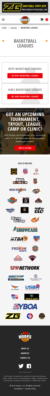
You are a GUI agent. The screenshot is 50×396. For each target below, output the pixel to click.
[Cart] (40, 19)
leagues (13, 27)
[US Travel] (14, 299)
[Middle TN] (25, 231)
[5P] (14, 174)
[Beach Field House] (35, 183)
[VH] (31, 299)
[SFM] (25, 270)
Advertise (25, 353)
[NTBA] (19, 241)
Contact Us (25, 358)
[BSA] (26, 202)
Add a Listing (25, 148)
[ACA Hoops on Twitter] (21, 364)
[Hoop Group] (18, 222)
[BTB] (36, 193)
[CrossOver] (10, 212)
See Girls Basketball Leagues (25, 96)
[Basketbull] (36, 174)
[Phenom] (19, 251)
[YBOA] (25, 309)
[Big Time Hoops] (12, 202)
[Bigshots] (17, 193)
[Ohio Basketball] (36, 241)
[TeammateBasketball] (36, 280)
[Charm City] (38, 202)
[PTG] (32, 260)
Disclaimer (18, 388)
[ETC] (39, 212)
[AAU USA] (25, 174)
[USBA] (32, 289)
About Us (25, 348)
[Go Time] (18, 260)
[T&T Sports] (14, 289)
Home (4, 27)
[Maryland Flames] (35, 222)
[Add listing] (45, 19)
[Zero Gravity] (25, 7)
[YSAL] (30, 318)
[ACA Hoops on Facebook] (28, 364)
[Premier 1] (35, 251)
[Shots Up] (16, 280)
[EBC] (24, 212)
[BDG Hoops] (20, 183)
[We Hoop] (42, 318)
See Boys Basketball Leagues (24, 75)
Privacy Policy (30, 388)
